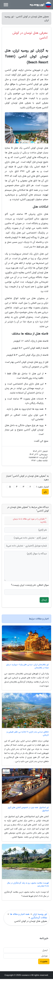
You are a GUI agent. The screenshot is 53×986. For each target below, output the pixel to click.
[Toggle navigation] (6, 5)
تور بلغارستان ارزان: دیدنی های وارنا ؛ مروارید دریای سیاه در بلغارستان (27, 666)
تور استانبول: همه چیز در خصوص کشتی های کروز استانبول (28, 809)
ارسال (44, 600)
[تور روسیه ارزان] (40, 4)
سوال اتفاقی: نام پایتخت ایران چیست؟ (30, 585)
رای (45, 491)
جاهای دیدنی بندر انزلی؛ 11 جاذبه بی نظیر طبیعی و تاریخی (28, 733)
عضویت (44, 961)
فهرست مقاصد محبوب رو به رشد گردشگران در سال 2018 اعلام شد (28, 884)
